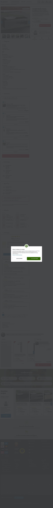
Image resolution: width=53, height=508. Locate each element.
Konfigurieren (19, 258)
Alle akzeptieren (34, 258)
